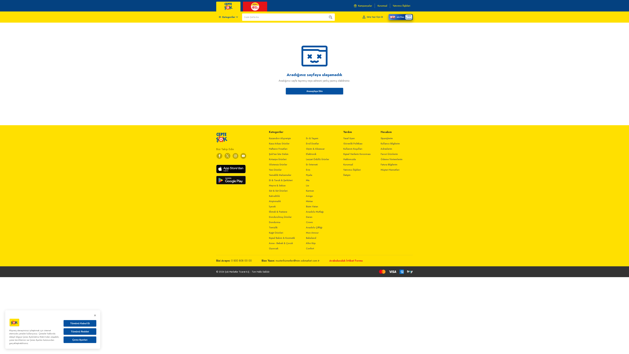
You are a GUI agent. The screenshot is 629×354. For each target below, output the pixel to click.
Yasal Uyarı (349, 138)
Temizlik (273, 227)
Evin (308, 169)
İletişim (347, 175)
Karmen (310, 190)
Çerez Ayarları (79, 339)
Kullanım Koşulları (352, 148)
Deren (309, 217)
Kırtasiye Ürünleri (277, 159)
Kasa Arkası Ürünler (279, 143)
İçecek (272, 206)
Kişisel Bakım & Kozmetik (282, 238)
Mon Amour (312, 232)
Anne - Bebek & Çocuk (281, 243)
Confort (310, 248)
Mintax (309, 201)
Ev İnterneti (312, 164)
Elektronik (311, 154)
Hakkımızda (349, 159)
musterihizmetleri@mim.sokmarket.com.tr (297, 261)
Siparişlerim (387, 138)
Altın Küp (311, 243)
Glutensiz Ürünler (278, 164)
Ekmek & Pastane (278, 211)
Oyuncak (273, 248)
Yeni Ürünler (275, 169)
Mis (307, 180)
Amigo (309, 196)
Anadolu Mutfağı (315, 211)
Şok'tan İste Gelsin (278, 154)
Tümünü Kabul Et (80, 323)
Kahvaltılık (274, 196)
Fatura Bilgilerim (389, 164)
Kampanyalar (365, 5)
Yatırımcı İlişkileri (352, 169)
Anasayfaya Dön (314, 91)
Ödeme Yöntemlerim (391, 159)
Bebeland (311, 238)
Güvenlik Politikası (352, 143)
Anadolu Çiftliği (314, 227)
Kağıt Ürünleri (276, 232)
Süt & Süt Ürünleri (278, 190)
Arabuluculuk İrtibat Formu (346, 261)
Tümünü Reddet (80, 331)
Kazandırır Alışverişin (280, 138)
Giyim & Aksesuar (315, 148)
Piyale (309, 175)
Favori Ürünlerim (389, 154)
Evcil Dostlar (312, 143)
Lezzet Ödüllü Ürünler (317, 159)
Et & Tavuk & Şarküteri (281, 180)
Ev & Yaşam (312, 138)
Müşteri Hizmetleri (390, 169)
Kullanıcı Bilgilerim (390, 143)
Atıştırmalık (275, 201)
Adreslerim (386, 148)
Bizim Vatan (312, 206)
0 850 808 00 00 (241, 261)
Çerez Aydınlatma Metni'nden (36, 336)
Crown (309, 222)
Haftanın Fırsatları (278, 148)
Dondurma (274, 222)
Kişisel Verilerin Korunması (357, 154)
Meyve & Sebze (277, 185)
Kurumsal (348, 164)
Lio (307, 185)
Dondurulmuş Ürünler (280, 217)
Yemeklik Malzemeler (280, 175)
